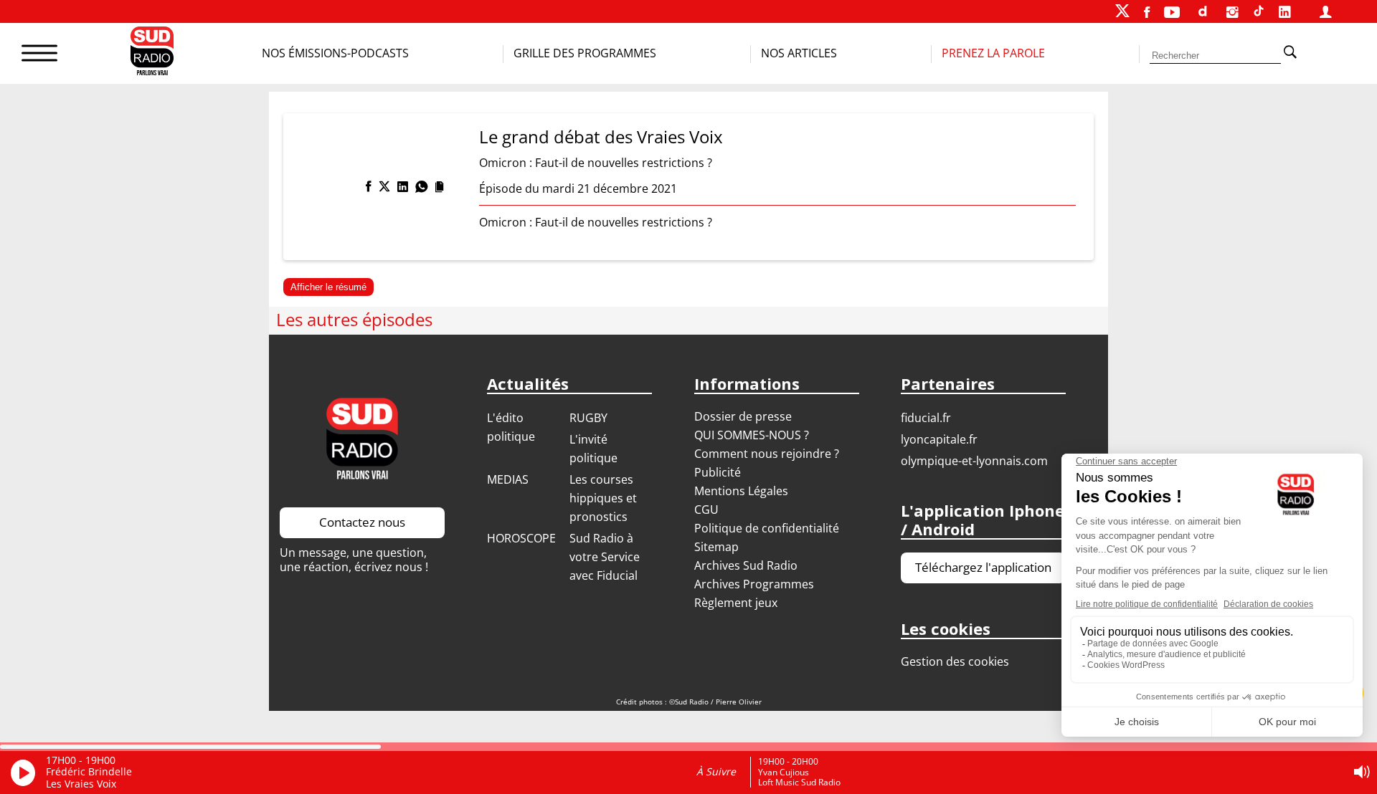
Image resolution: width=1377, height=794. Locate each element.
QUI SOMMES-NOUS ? (751, 435)
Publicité (717, 472)
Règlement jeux (735, 603)
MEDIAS (508, 479)
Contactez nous (362, 522)
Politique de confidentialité (766, 528)
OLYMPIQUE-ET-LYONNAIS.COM (974, 461)
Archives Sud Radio (746, 565)
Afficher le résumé (328, 287)
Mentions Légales (741, 491)
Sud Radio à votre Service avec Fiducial (604, 556)
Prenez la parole (993, 53)
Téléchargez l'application (983, 567)
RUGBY (588, 418)
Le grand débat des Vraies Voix (601, 136)
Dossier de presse (743, 416)
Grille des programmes (585, 53)
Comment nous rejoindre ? (768, 453)
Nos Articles (799, 53)
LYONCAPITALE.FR (939, 439)
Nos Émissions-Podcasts (335, 53)
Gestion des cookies (955, 661)
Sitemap (716, 547)
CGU (706, 509)
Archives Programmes (754, 584)
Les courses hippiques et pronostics (603, 498)
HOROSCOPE (521, 538)
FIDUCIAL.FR (926, 418)
